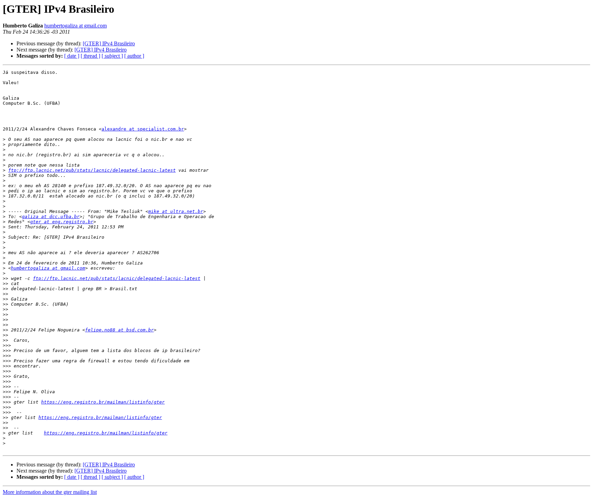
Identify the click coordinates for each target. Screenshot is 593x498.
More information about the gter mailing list (50, 492)
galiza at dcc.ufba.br (51, 216)
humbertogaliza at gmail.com (75, 26)
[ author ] (134, 56)
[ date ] (71, 56)
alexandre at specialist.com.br (143, 129)
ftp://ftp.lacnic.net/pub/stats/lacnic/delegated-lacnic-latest (92, 170)
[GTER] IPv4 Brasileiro (109, 43)
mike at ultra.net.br (175, 211)
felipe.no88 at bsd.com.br (119, 329)
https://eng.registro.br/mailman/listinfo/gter (103, 402)
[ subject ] (112, 56)
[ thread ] (90, 56)
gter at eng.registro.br (61, 221)
